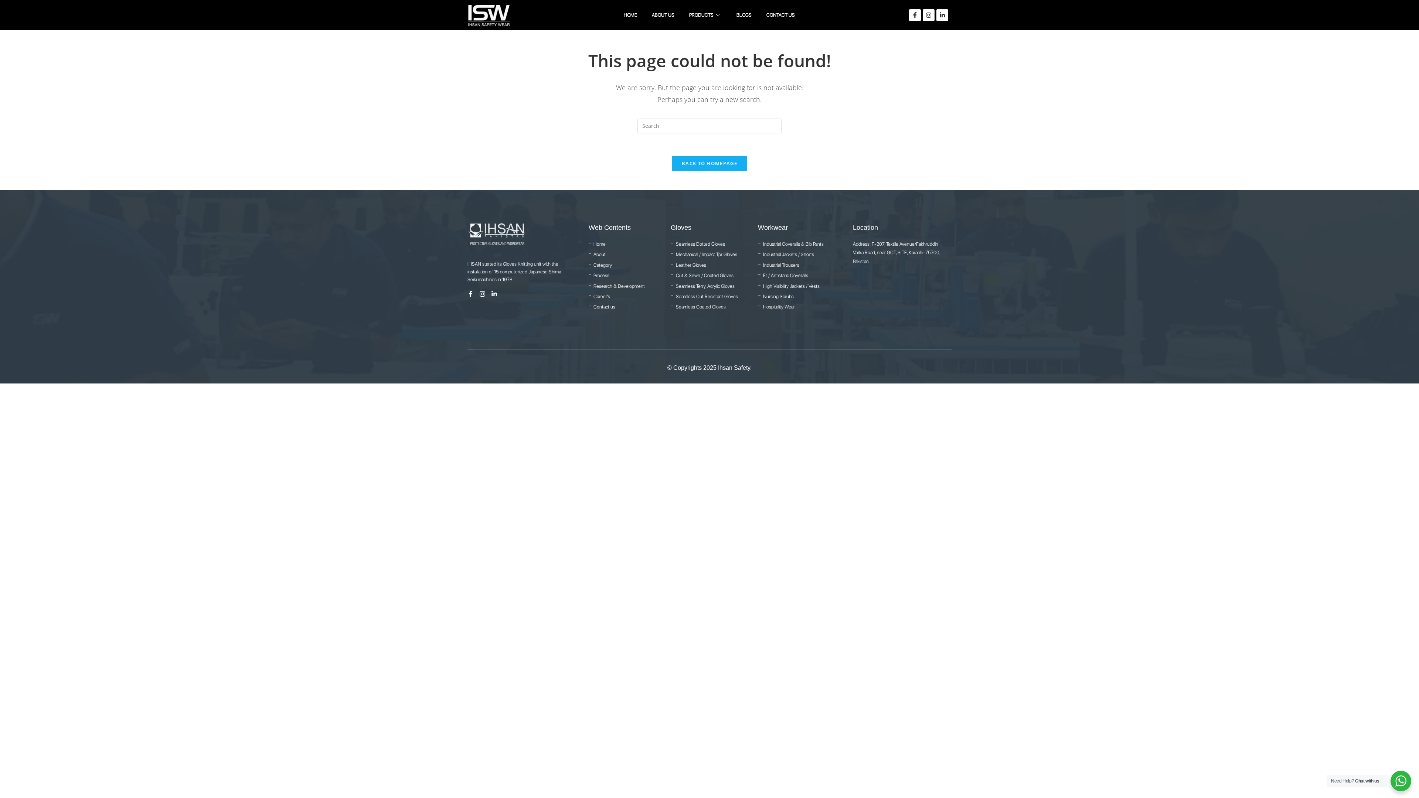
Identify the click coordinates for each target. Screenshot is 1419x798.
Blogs (744, 15)
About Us (663, 15)
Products (701, 15)
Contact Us (780, 15)
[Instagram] (929, 15)
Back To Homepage (709, 163)
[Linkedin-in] (942, 15)
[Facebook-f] (915, 15)
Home (630, 15)
